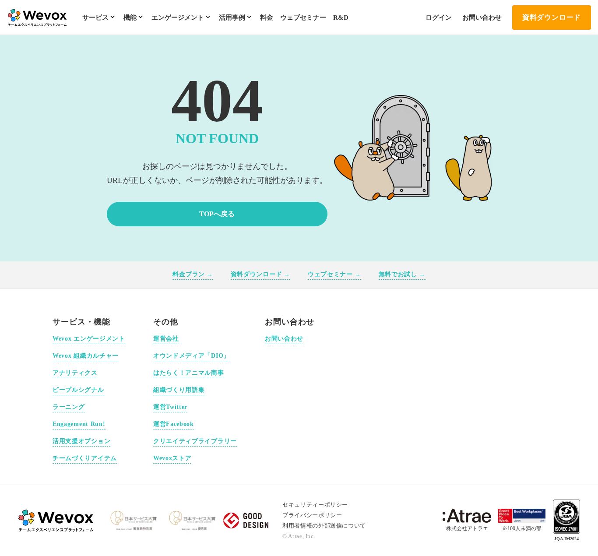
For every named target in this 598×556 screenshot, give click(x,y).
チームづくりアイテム (85, 458)
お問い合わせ (482, 17)
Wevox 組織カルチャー (86, 355)
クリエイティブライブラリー (195, 441)
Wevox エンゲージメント (89, 338)
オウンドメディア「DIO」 (191, 355)
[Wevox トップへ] (56, 520)
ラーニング (69, 407)
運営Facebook (173, 424)
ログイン (439, 17)
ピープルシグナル (78, 390)
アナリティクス (75, 372)
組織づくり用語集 (179, 390)
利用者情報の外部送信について (324, 525)
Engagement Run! (79, 424)
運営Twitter (170, 407)
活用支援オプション (81, 441)
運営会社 (166, 338)
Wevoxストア (172, 458)
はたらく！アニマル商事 (188, 372)
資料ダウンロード (551, 17)
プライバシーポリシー (312, 515)
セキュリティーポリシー (315, 504)
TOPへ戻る (217, 214)
